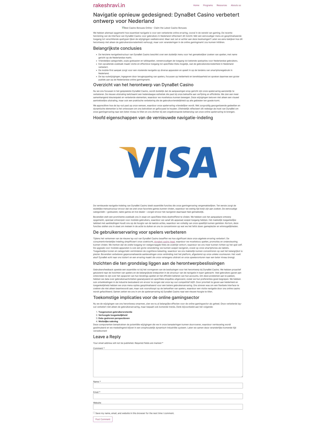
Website (97, 403)
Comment (99, 348)
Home (196, 5)
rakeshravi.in (109, 5)
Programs (208, 5)
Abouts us (236, 5)
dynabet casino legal (164, 241)
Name (97, 382)
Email (96, 392)
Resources (222, 5)
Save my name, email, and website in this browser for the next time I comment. (135, 413)
